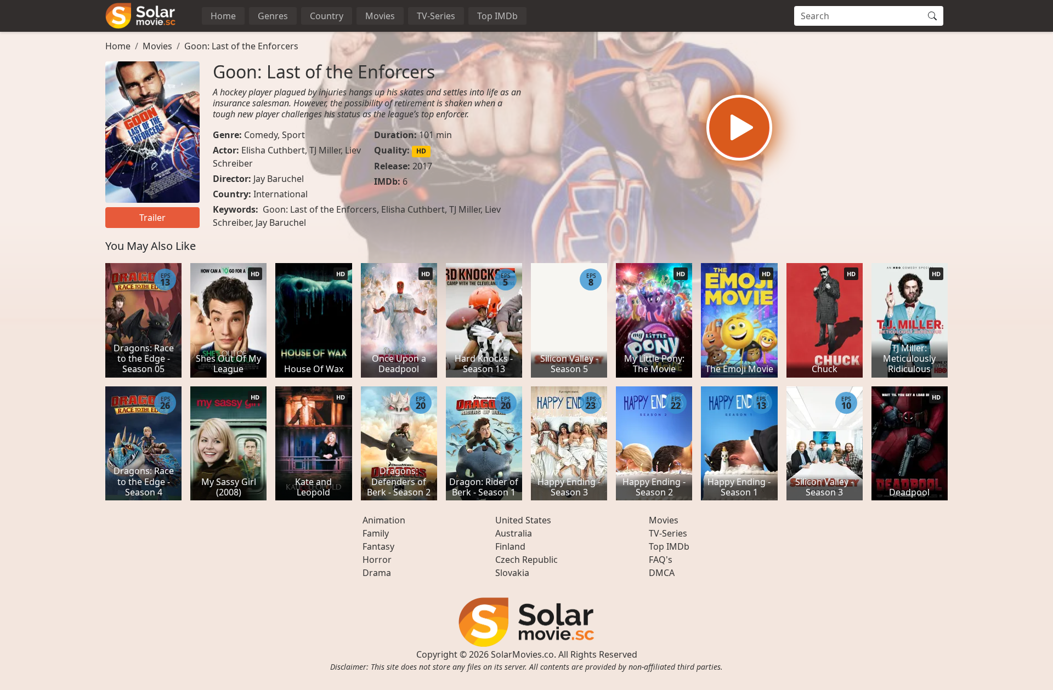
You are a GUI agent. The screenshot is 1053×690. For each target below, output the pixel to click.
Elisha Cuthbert (273, 150)
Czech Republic (526, 560)
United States (523, 520)
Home (223, 16)
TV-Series (436, 16)
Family (376, 533)
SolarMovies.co (522, 654)
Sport (293, 135)
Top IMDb (497, 16)
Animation (384, 520)
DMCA (662, 573)
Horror (377, 560)
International (280, 194)
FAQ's (660, 560)
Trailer (152, 218)
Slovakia (512, 573)
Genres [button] (273, 16)
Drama (377, 573)
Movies (380, 16)
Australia (513, 533)
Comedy (261, 135)
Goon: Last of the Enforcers (241, 46)
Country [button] (326, 16)
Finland (510, 546)
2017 (422, 166)
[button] (739, 128)
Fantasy (378, 546)
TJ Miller (325, 150)
